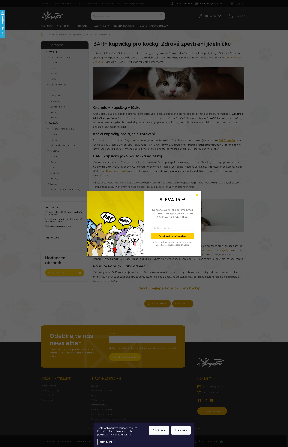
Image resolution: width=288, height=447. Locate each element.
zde (129, 434)
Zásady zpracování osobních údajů (172, 245)
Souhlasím (181, 430)
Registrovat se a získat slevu (172, 236)
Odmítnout (159, 430)
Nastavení (106, 441)
